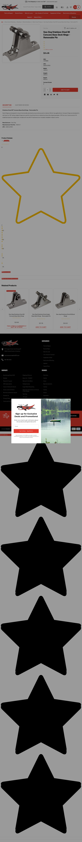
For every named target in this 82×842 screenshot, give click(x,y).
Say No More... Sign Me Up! (26, 431)
